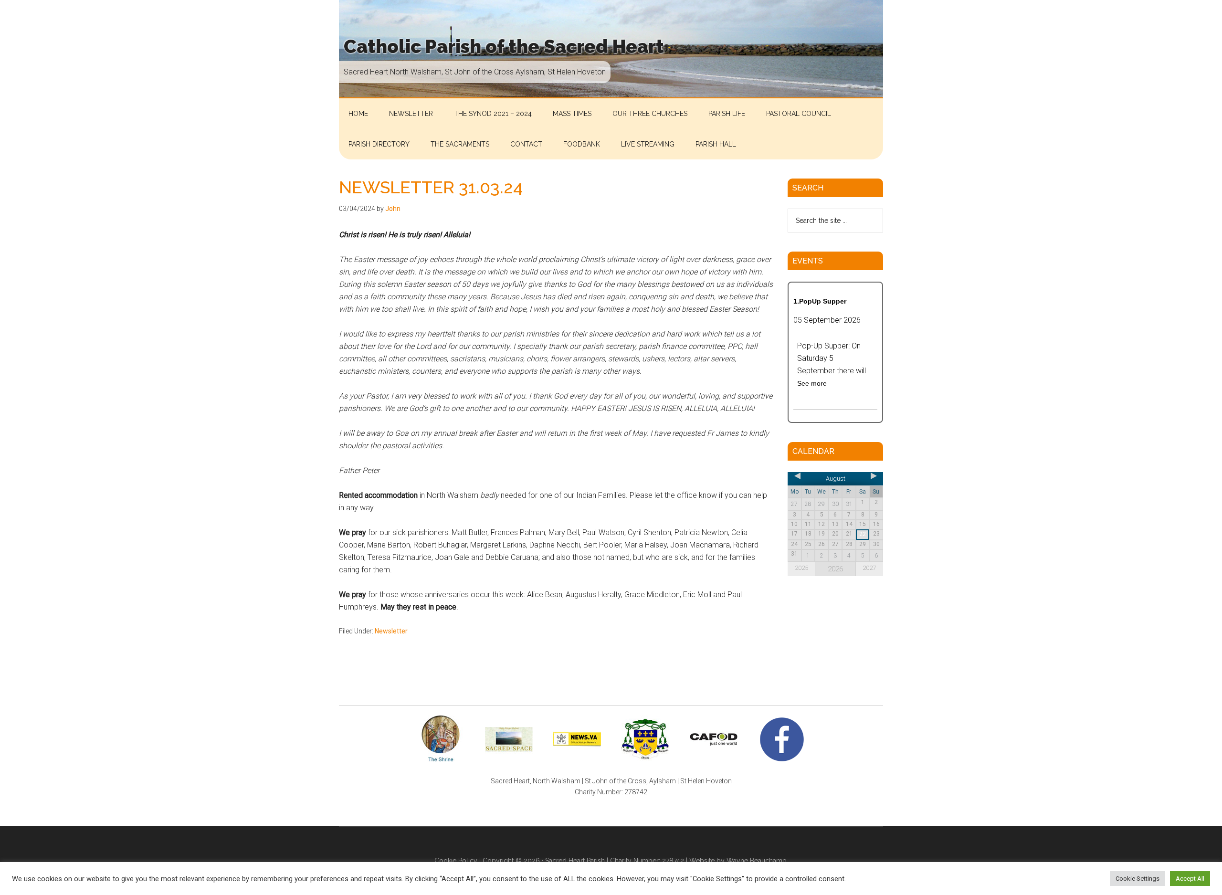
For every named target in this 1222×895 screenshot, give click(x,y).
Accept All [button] (1190, 878)
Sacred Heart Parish (575, 860)
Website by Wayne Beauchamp (738, 860)
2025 (801, 567)
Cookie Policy (455, 860)
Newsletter (391, 631)
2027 (869, 567)
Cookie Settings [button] (1137, 878)
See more (812, 383)
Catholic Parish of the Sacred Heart (504, 46)
